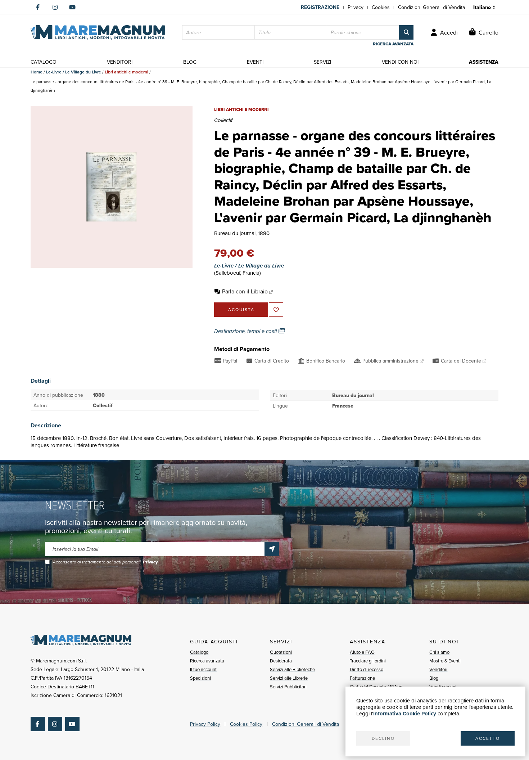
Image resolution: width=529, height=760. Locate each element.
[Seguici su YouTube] (72, 7)
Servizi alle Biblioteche (292, 669)
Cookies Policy (246, 724)
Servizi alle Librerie (289, 678)
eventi (255, 62)
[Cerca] (406, 32)
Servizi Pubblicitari (288, 686)
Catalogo (199, 652)
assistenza (483, 62)
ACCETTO (487, 738)
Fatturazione (362, 678)
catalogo (43, 62)
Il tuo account (203, 669)
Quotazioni (281, 652)
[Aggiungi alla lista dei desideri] (276, 309)
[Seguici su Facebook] (38, 7)
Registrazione (320, 7)
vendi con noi (400, 62)
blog (189, 62)
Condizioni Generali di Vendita (431, 7)
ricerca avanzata (393, 44)
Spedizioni (200, 678)
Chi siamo (439, 652)
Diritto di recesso (366, 669)
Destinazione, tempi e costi (246, 331)
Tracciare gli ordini (368, 660)
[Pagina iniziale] (98, 32)
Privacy (355, 7)
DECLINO (383, 738)
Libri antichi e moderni (126, 72)
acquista (241, 309)
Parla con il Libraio (245, 291)
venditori (119, 62)
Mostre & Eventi (445, 660)
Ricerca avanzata (207, 660)
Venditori (438, 669)
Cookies (381, 7)
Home (36, 72)
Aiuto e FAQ (362, 652)
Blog (433, 678)
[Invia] (271, 549)
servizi (322, 62)
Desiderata (281, 660)
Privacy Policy (205, 724)
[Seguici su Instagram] (55, 7)
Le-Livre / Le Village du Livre (73, 72)
